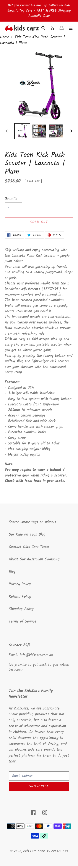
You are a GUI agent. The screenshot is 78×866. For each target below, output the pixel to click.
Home (4, 37)
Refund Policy (20, 597)
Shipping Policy (21, 609)
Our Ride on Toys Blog (27, 534)
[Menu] (70, 28)
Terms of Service (22, 621)
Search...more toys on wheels (32, 522)
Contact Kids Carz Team (29, 547)
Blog (12, 572)
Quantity (11, 198)
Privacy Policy (20, 584)
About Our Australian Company (34, 559)
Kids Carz (29, 851)
